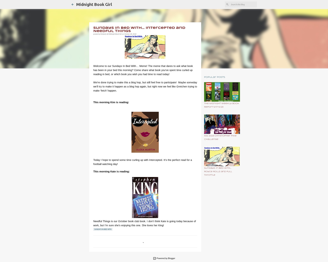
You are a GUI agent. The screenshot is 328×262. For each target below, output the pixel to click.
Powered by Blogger (165, 258)
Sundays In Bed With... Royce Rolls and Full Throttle (218, 171)
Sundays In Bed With (102, 229)
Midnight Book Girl (94, 4)
